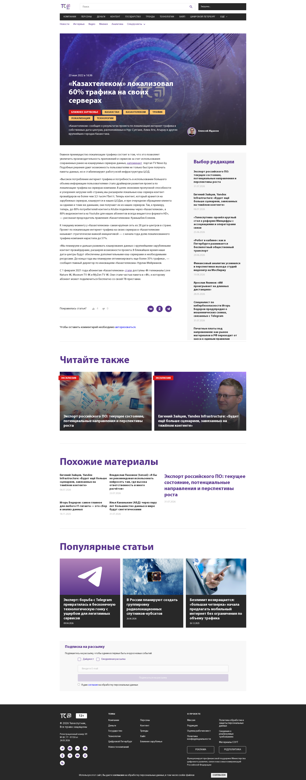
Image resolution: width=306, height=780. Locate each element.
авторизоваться (125, 327)
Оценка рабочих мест (199, 731)
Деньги (101, 17)
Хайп (182, 17)
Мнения (103, 24)
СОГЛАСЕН (219, 775)
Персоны (86, 17)
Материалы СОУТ (228, 742)
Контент (115, 17)
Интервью (78, 24)
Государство (133, 17)
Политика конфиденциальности (199, 738)
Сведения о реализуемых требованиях (226, 734)
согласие (93, 685)
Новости (64, 24)
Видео (91, 24)
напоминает (134, 163)
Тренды (150, 17)
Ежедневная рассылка (113, 659)
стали (128, 270)
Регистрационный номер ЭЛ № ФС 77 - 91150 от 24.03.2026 (73, 737)
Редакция (192, 725)
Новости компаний (118, 747)
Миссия (191, 720)
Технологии (167, 17)
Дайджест (88, 659)
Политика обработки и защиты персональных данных (231, 723)
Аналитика (117, 24)
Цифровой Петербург (202, 17)
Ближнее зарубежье (151, 741)
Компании (70, 17)
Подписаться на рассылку (153, 678)
